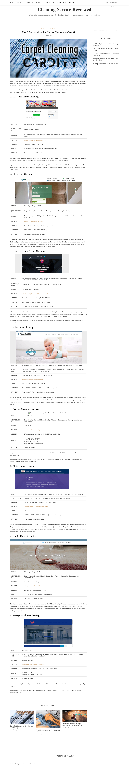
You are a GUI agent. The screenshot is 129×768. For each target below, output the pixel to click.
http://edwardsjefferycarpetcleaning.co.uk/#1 (35, 294)
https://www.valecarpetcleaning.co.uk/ (33, 379)
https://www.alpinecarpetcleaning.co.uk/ (36, 506)
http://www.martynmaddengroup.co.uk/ (33, 664)
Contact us (20, 2)
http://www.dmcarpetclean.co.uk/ (33, 221)
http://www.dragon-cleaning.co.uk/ (34, 430)
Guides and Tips (49, 2)
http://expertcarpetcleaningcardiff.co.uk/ (35, 140)
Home (12, 2)
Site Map (71, 2)
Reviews (38, 2)
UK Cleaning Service (48, 28)
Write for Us (61, 2)
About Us (30, 2)
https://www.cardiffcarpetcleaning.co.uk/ (35, 586)
